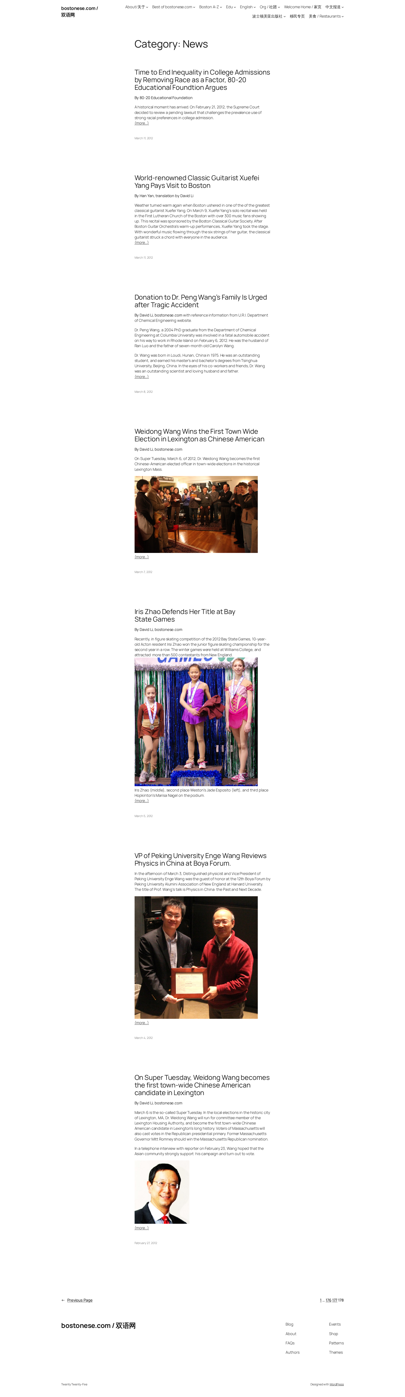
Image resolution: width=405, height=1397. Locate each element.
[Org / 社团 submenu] (279, 7)
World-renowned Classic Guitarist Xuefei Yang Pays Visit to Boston (197, 181)
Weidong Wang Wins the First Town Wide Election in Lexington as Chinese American (200, 435)
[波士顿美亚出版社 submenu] (285, 16)
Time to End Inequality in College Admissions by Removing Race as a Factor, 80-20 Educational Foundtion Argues (202, 79)
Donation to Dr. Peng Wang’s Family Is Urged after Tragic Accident (201, 300)
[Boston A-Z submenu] (221, 7)
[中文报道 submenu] (343, 7)
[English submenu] (255, 7)
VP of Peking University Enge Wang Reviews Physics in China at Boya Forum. (201, 859)
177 (335, 1300)
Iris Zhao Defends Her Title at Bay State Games (185, 615)
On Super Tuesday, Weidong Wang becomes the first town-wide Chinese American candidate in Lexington (202, 1085)
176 (328, 1300)
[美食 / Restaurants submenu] (343, 16)
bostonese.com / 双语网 (98, 1325)
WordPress (337, 1384)
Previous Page (77, 1300)
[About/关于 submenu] (147, 7)
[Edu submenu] (235, 7)
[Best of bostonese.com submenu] (194, 7)
